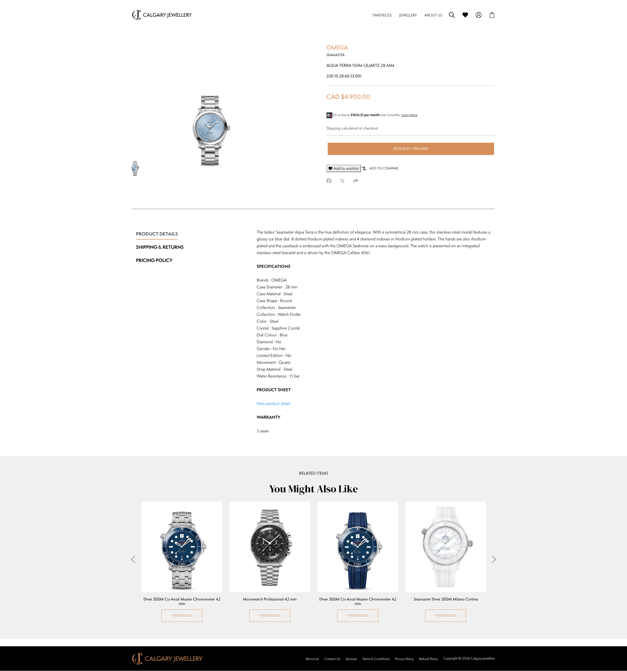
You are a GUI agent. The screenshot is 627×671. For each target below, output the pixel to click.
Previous (134, 559)
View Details (181, 615)
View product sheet (273, 403)
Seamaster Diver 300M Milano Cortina (446, 599)
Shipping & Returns (160, 247)
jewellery (408, 15)
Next (492, 559)
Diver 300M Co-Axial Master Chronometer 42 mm (182, 601)
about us (433, 15)
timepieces (382, 15)
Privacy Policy (404, 659)
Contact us (332, 659)
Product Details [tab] (157, 234)
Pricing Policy (154, 260)
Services (351, 659)
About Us (312, 659)
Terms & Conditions (376, 659)
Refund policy (428, 659)
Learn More (409, 115)
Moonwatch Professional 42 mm (270, 599)
